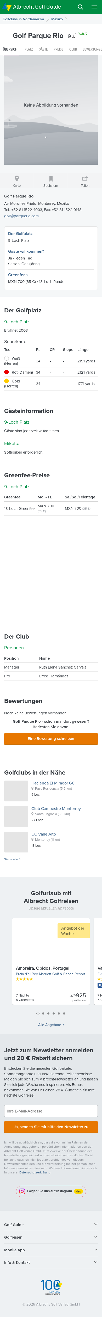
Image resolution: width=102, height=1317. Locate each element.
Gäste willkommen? (26, 251)
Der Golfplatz (20, 234)
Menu (94, 7)
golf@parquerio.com (21, 216)
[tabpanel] (51, 963)
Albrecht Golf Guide (37, 6)
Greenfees (18, 275)
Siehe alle (11, 859)
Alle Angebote (49, 1024)
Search (80, 7)
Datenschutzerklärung (34, 1172)
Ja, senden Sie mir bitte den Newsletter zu (51, 1126)
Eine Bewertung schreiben (51, 738)
